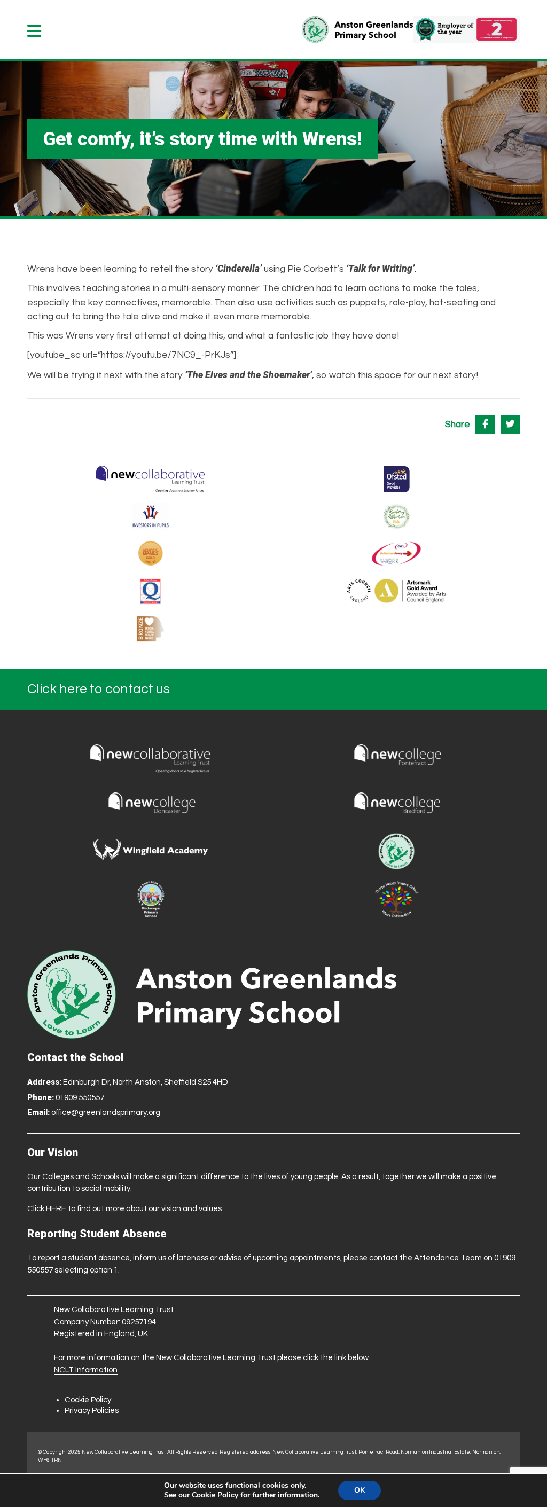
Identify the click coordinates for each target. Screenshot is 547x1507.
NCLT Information (86, 1370)
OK (359, 1490)
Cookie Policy (88, 1400)
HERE (56, 1209)
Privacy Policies (92, 1411)
